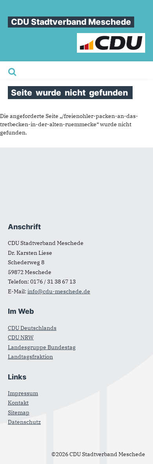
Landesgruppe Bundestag (42, 347)
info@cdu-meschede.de (58, 291)
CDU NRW (21, 337)
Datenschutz (24, 421)
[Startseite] (111, 37)
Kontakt (18, 402)
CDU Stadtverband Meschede (71, 22)
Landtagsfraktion (30, 356)
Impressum (23, 393)
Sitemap (18, 412)
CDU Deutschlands (32, 327)
